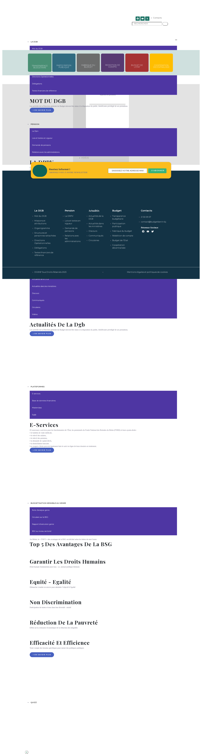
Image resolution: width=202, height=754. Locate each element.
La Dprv (35, 131)
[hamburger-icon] (176, 39)
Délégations (37, 84)
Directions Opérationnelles (43, 77)
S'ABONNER (157, 170)
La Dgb (34, 42)
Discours (35, 293)
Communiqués (38, 300)
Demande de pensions (41, 145)
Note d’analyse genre (41, 510)
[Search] (165, 24)
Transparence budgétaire (40, 67)
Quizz (34, 702)
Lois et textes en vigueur (42, 138)
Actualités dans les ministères (44, 286)
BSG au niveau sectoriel (41, 531)
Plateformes (38, 386)
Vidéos (35, 314)
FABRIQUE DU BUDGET (88, 66)
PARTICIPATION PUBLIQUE (63, 66)
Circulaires (36, 307)
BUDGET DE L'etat (137, 66)
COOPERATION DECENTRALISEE (161, 66)
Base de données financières (44, 401)
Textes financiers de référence (44, 91)
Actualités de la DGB (40, 279)
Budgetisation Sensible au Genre (48, 503)
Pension (35, 124)
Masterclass (37, 408)
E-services (36, 394)
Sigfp (34, 415)
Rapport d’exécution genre (43, 524)
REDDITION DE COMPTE (112, 66)
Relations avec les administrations (46, 152)
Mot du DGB (37, 49)
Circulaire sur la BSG (40, 517)
